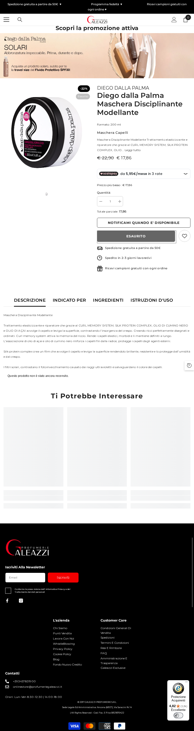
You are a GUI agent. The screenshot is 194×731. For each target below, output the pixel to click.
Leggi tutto (133, 150)
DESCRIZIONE (30, 300)
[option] (47, 132)
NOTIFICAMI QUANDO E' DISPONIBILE (143, 223)
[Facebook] (7, 601)
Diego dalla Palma (123, 88)
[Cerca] (20, 19)
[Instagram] (21, 601)
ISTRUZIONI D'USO (152, 300)
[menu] (6, 19)
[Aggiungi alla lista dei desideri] (184, 236)
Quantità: (104, 192)
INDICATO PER (69, 300)
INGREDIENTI (108, 300)
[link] (33, 498)
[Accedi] (174, 19)
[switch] (178, 715)
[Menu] (186, 683)
